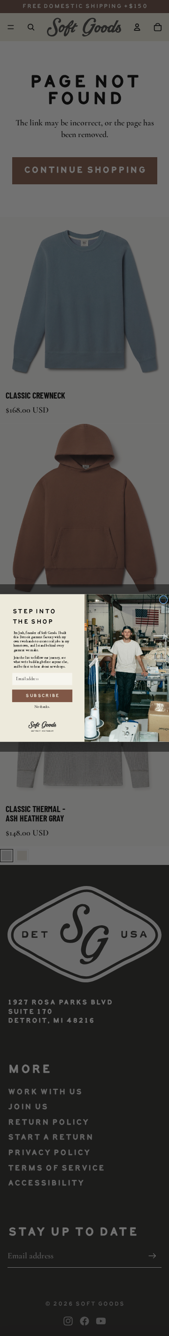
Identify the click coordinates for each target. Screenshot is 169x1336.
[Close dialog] (163, 599)
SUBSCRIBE (42, 696)
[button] (42, 726)
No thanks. (42, 706)
